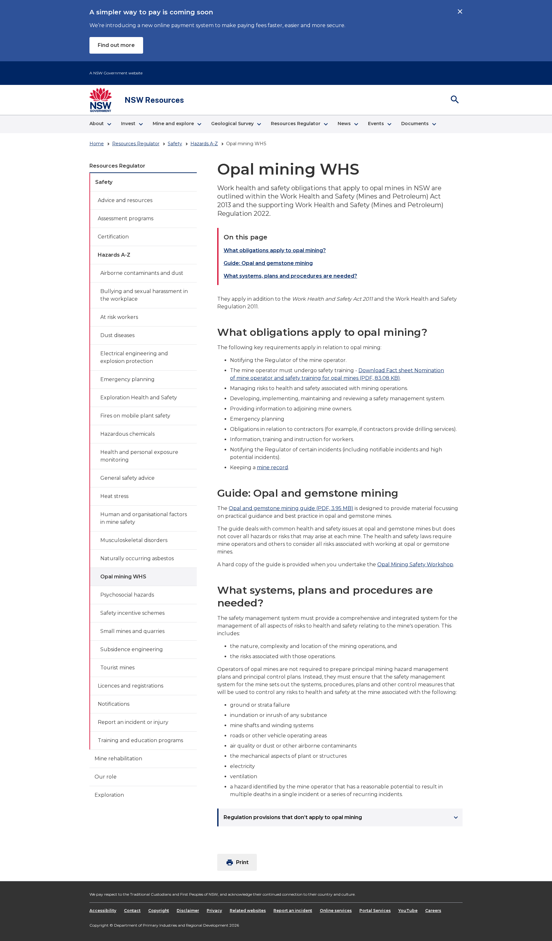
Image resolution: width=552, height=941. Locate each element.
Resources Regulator (135, 144)
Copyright (158, 910)
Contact (132, 910)
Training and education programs (140, 740)
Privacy (214, 910)
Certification (113, 237)
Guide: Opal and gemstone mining (268, 263)
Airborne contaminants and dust (141, 273)
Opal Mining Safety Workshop (415, 564)
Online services (336, 910)
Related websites (248, 910)
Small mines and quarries (132, 631)
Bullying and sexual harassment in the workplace (144, 295)
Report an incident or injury (133, 722)
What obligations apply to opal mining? (275, 250)
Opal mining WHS (123, 577)
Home (96, 144)
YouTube (408, 910)
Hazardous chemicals (127, 434)
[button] (100, 124)
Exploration (109, 795)
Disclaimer (188, 910)
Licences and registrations (130, 686)
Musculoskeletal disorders (133, 540)
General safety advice (127, 478)
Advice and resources (125, 200)
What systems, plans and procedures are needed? (290, 276)
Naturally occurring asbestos (137, 558)
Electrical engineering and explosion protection (134, 357)
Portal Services (375, 910)
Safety (175, 144)
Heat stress (114, 496)
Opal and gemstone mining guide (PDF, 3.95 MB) (291, 508)
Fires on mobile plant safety (135, 416)
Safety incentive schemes (132, 613)
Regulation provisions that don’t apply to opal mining (342, 817)
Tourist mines (117, 668)
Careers (433, 910)
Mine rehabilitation (118, 759)
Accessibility (102, 910)
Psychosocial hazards (127, 595)
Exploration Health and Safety (138, 398)
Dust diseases (117, 335)
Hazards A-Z (204, 144)
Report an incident (292, 910)
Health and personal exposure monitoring (139, 456)
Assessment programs (125, 218)
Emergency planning (127, 379)
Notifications (113, 704)
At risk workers (119, 317)
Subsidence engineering (131, 649)
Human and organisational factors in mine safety (143, 518)
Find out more (116, 45)
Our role (106, 777)
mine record (272, 467)
